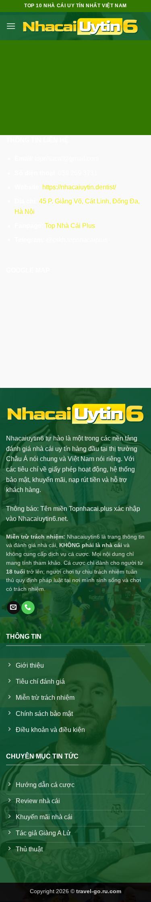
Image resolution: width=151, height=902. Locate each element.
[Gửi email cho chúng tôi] (13, 608)
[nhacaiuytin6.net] (80, 26)
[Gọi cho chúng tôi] (28, 608)
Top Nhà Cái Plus (70, 225)
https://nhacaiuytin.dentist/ (79, 187)
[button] (11, 26)
